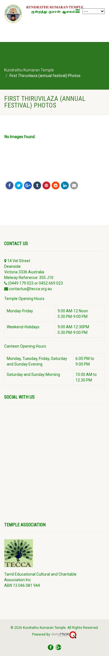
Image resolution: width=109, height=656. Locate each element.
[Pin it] (46, 185)
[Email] (74, 185)
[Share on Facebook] (9, 185)
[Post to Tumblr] (37, 185)
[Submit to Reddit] (56, 185)
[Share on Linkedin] (65, 185)
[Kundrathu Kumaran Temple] (46, 14)
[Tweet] (19, 185)
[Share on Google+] (28, 185)
